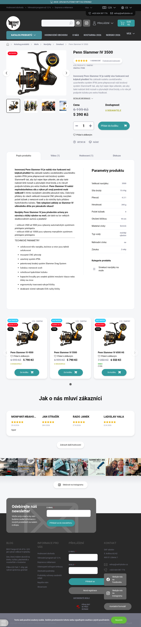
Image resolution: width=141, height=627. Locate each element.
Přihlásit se (90, 581)
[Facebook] (78, 23)
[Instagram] (86, 23)
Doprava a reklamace (64, 7)
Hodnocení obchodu (15, 7)
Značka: (79, 68)
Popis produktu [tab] (23, 155)
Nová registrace (90, 590)
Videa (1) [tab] (55, 155)
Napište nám (42, 582)
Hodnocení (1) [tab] (86, 155)
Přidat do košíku (109, 125)
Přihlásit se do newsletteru (61, 523)
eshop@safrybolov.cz (118, 564)
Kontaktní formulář (118, 606)
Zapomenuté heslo (81, 598)
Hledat (71, 23)
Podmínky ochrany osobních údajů (49, 576)
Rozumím (119, 620)
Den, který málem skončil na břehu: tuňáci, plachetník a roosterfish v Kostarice (18, 559)
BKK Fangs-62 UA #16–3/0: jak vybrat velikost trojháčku (18, 550)
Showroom (42, 587)
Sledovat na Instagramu (73, 485)
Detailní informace (81, 98)
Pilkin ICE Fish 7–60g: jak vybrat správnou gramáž (17, 568)
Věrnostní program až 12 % (39, 7)
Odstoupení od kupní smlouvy (50, 567)
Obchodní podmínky (46, 571)
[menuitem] (24, 35)
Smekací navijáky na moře (109, 269)
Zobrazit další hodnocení (70, 445)
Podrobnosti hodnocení (111, 61)
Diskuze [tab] (117, 155)
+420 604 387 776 (117, 570)
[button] (70, 384)
